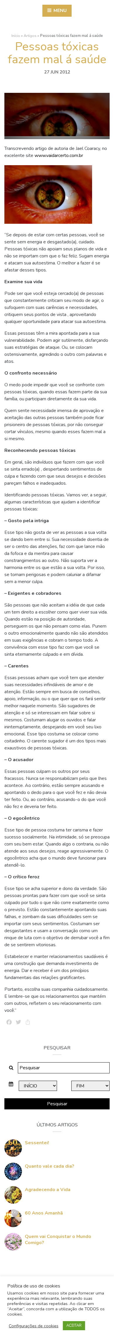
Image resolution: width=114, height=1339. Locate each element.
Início (15, 35)
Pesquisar (57, 1104)
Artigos (30, 35)
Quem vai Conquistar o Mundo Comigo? (58, 1239)
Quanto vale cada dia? (49, 1166)
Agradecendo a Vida (47, 1189)
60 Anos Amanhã (44, 1213)
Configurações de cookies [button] (33, 1325)
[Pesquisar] (11, 1068)
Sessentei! (37, 1143)
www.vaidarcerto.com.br (58, 155)
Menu (59, 10)
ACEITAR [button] (74, 1325)
